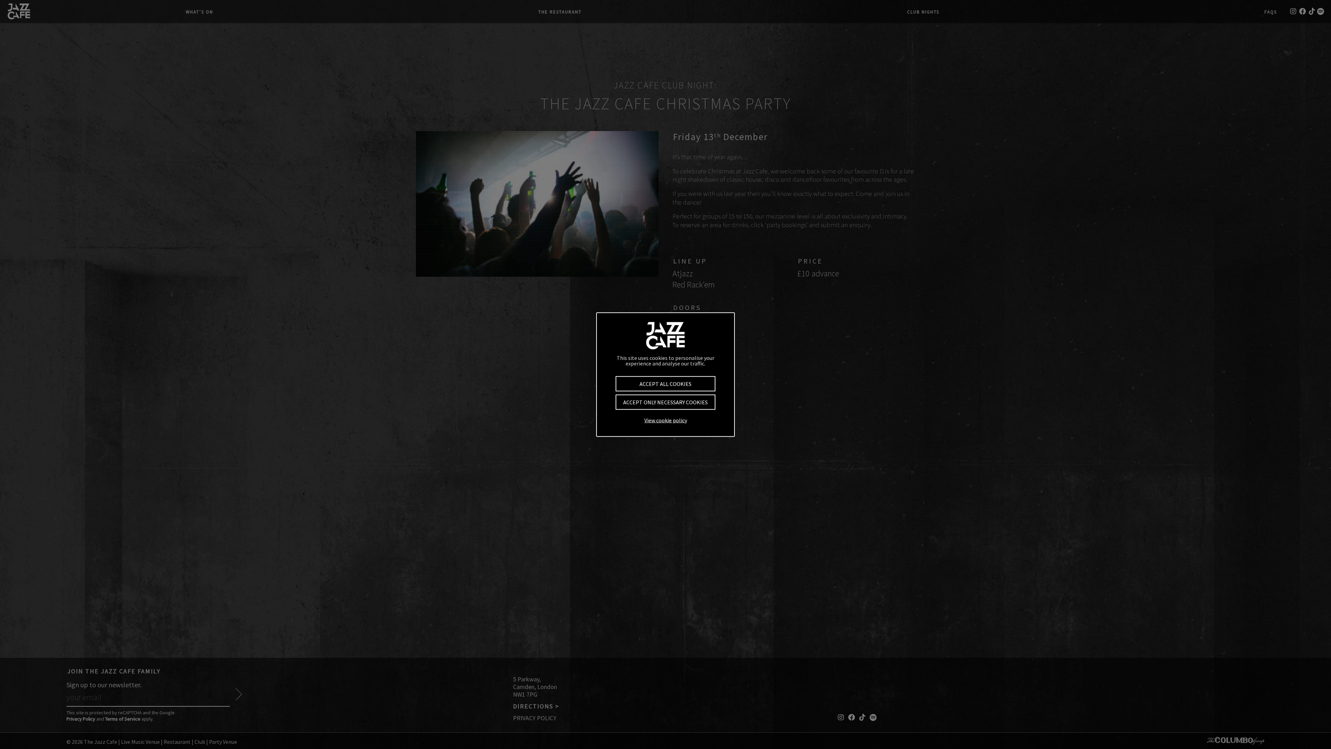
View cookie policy (665, 420)
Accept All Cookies (665, 383)
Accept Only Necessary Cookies (665, 402)
